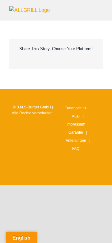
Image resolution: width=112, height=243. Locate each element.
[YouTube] (84, 174)
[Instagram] (65, 174)
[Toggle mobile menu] (100, 9)
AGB (76, 116)
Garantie (75, 132)
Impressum (76, 124)
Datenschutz (75, 108)
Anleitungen (76, 140)
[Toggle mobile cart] (77, 9)
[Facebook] (74, 174)
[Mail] (93, 174)
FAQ (75, 148)
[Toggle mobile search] (88, 9)
